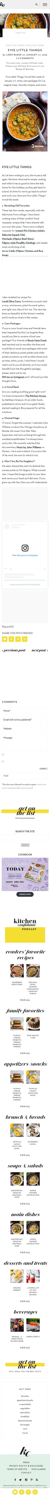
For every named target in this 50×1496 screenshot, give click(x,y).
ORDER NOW (25, 894)
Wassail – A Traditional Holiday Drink (17, 1339)
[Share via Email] (4, 639)
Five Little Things (15, 45)
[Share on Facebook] (11, 639)
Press (26, 1462)
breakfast (25, 1417)
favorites (25, 1396)
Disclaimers (39, 1469)
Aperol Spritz (33, 1336)
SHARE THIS (21, 33)
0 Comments (26, 58)
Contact (26, 1473)
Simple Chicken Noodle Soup (33, 1193)
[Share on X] (24, 639)
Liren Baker (14, 55)
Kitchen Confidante (25, 1452)
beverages (25, 1425)
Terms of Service (25, 69)
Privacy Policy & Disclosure (26, 1466)
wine (25, 1429)
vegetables (25, 1408)
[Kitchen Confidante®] (2, 4)
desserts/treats (25, 1421)
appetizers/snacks (25, 1400)
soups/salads (25, 1404)
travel (25, 1433)
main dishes (25, 1413)
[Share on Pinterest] (18, 639)
